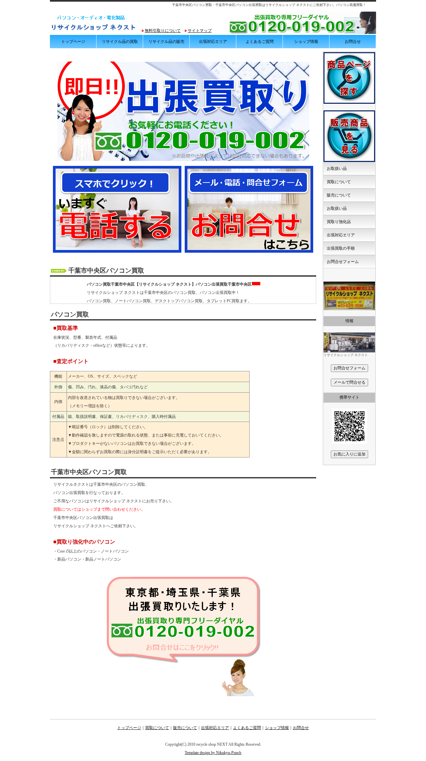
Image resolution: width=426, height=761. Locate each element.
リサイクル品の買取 (120, 41)
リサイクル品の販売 (166, 41)
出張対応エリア (213, 41)
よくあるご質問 (260, 41)
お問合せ (353, 41)
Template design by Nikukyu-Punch (213, 752)
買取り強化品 (339, 221)
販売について (339, 195)
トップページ (73, 41)
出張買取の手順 (341, 248)
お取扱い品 (337, 168)
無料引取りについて (163, 30)
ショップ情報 (306, 41)
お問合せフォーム (343, 261)
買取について (339, 182)
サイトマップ (200, 30)
